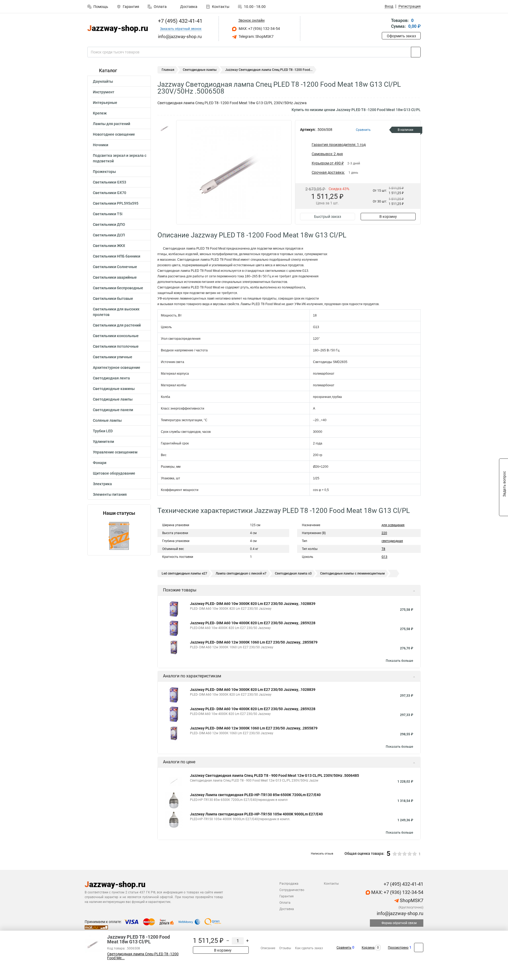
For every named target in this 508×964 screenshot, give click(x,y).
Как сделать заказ (309, 948)
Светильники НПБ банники (116, 256)
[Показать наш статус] (119, 535)
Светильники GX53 (109, 182)
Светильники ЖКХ (109, 246)
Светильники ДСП (109, 235)
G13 (384, 557)
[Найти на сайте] (416, 52)
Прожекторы (104, 171)
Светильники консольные (116, 336)
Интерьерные (105, 102)
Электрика (102, 484)
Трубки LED (103, 431)
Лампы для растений (111, 124)
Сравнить (344, 947)
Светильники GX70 (109, 193)
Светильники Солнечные (115, 267)
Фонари (99, 463)
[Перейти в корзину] (385, 24)
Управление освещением (115, 452)
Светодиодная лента (111, 378)
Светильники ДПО (109, 224)
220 (384, 533)
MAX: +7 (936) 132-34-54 (259, 28)
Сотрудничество (291, 890)
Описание (268, 948)
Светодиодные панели (113, 410)
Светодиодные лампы (113, 399)
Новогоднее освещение (114, 134)
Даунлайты (103, 81)
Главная (168, 70)
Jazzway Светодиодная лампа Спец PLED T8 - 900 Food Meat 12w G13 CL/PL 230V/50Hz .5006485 (274, 775)
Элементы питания (110, 494)
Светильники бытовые (113, 298)
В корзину (388, 216)
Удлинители (103, 441)
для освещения (393, 525)
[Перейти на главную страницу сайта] (117, 28)
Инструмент (103, 92)
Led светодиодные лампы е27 (184, 573)
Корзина (368, 947)
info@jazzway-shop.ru (399, 913)
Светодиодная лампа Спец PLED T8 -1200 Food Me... (143, 956)
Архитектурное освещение (116, 367)
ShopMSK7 (411, 900)
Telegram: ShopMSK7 (256, 36)
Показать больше (399, 661)
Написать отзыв (322, 853)
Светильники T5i (108, 214)
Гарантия (131, 6)
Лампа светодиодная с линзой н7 (241, 573)
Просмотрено (398, 947)
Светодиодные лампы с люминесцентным (352, 573)
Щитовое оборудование (114, 473)
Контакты (220, 6)
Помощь (100, 6)
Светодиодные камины (114, 389)
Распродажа (288, 883)
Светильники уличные (112, 357)
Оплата (160, 6)
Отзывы (285, 948)
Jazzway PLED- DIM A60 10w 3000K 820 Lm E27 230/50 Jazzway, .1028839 (252, 604)
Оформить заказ (401, 36)
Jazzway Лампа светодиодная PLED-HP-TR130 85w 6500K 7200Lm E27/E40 (255, 795)
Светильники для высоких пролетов (116, 312)
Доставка (188, 6)
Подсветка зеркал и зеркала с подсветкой (119, 158)
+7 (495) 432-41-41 (179, 21)
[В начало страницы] (418, 947)
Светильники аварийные (115, 277)
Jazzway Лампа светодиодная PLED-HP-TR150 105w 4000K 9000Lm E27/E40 (256, 814)
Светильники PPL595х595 (115, 203)
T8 (383, 549)
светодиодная (392, 541)
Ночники (100, 145)
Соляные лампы (107, 420)
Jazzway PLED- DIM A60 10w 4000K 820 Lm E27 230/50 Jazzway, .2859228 (252, 623)
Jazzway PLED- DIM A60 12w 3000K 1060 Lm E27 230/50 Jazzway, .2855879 (254, 642)
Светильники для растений (117, 325)
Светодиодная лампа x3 (293, 573)
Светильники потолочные (116, 346)
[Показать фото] (165, 128)
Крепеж (100, 113)
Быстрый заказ (327, 216)
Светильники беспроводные (118, 288)
